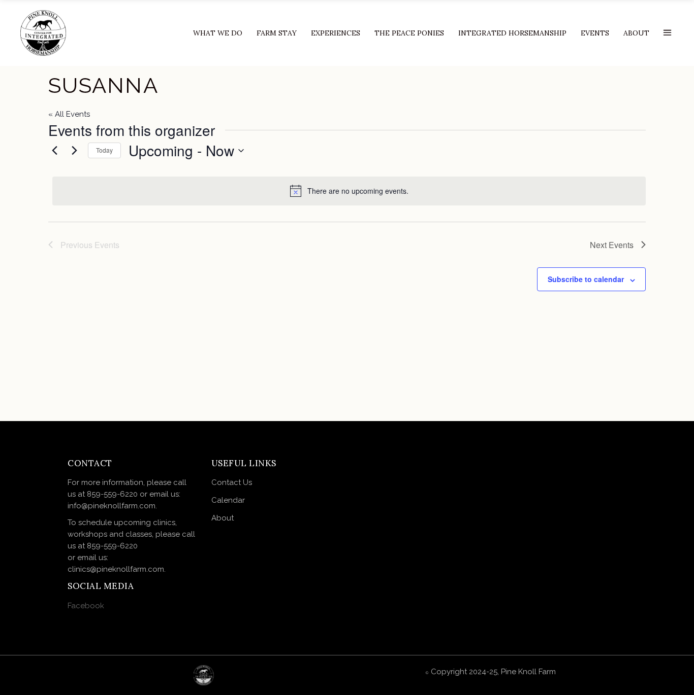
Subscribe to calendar (586, 279)
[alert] (349, 191)
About (222, 518)
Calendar (228, 500)
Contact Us (232, 482)
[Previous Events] (54, 151)
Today (104, 150)
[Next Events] (74, 151)
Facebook (86, 605)
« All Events (69, 114)
